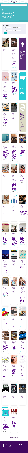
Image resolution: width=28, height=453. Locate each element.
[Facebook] (19, 444)
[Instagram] (21, 444)
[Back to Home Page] (14, 2)
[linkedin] (23, 444)
